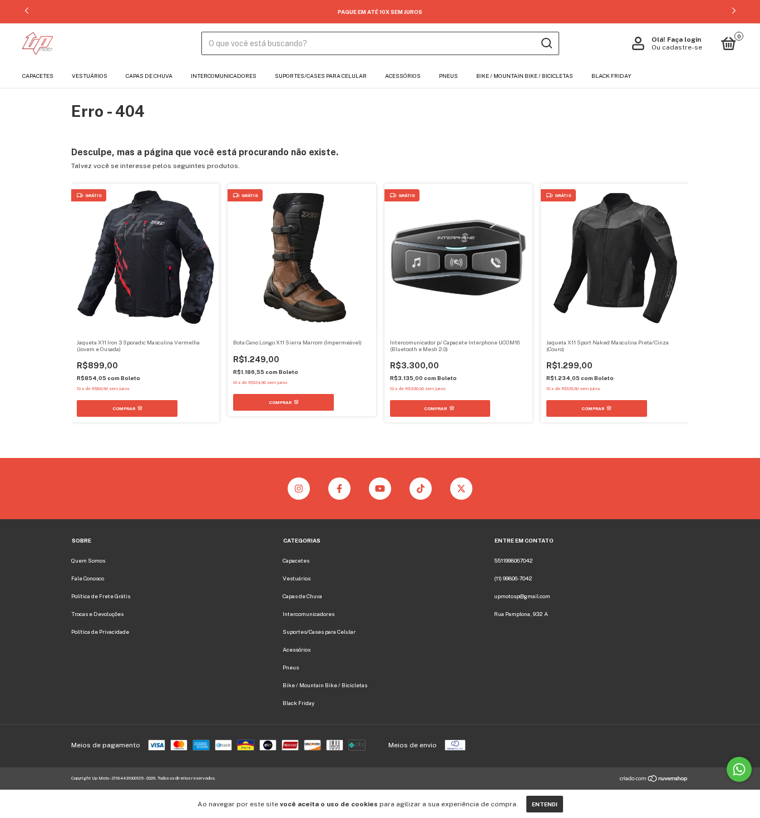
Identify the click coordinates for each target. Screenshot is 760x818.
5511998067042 (513, 560)
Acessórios (403, 75)
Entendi (544, 804)
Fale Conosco (87, 578)
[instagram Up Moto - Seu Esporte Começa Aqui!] (299, 488)
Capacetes (37, 75)
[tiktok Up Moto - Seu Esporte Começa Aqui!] (420, 488)
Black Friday (611, 75)
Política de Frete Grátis (100, 596)
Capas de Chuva (149, 75)
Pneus (448, 75)
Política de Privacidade (100, 631)
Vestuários (89, 75)
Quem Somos (88, 560)
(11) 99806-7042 (513, 578)
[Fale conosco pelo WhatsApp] (739, 769)
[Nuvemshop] (654, 780)
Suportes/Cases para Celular (321, 75)
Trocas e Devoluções (97, 613)
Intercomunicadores (223, 75)
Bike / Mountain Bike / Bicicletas (524, 75)
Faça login (684, 39)
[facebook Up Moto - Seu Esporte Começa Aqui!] (339, 488)
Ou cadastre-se (677, 47)
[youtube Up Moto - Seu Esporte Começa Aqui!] (380, 488)
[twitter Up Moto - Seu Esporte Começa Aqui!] (461, 488)
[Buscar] (546, 43)
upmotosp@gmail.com (522, 596)
